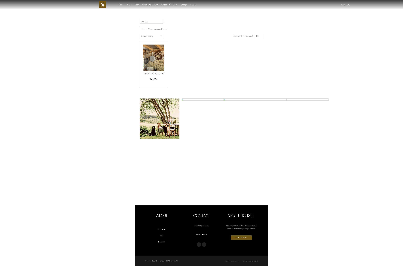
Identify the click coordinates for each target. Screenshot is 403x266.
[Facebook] (199, 244)
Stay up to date (241, 215)
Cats (137, 5)
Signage (184, 5)
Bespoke (193, 5)
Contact (201, 215)
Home (121, 5)
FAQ (161, 236)
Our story (161, 229)
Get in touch (201, 234)
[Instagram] (204, 244)
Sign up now (241, 237)
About (161, 215)
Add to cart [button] (153, 83)
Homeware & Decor (150, 5)
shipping (162, 242)
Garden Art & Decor (169, 5)
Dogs (129, 5)
